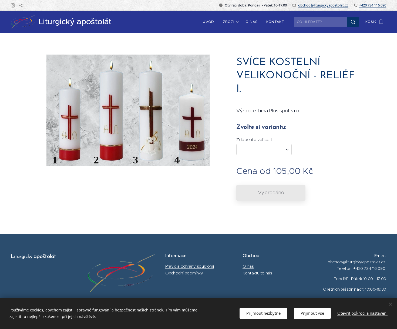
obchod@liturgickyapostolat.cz (323, 5)
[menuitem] (209, 22)
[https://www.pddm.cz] (21, 5)
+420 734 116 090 (372, 5)
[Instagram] (12, 5)
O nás (248, 266)
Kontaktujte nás (257, 273)
